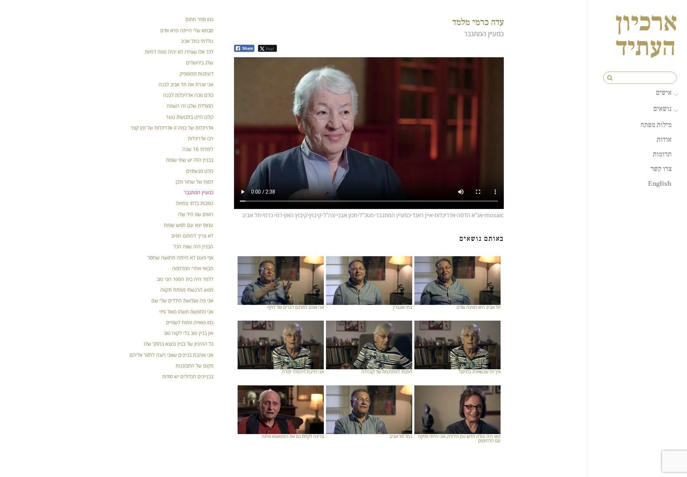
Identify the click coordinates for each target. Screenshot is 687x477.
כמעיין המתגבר (393, 215)
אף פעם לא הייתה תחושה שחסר (180, 257)
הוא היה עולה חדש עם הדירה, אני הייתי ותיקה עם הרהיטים (459, 438)
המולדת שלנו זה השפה (190, 105)
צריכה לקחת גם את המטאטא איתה (293, 436)
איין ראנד (422, 215)
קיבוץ (315, 215)
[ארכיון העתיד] (646, 50)
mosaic (494, 215)
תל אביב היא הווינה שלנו (479, 307)
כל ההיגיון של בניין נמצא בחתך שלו (178, 343)
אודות (664, 139)
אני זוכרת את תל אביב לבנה (186, 84)
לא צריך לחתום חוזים (192, 235)
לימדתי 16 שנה (197, 149)
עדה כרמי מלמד (478, 21)
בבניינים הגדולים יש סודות (187, 376)
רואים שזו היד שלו (195, 214)
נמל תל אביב (400, 436)
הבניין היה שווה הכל (193, 246)
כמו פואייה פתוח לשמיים (189, 322)
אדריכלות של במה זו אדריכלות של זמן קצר (172, 127)
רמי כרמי (272, 215)
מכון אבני (347, 215)
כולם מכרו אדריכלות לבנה (188, 95)
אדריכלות (444, 215)
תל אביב (251, 215)
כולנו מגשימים (199, 170)
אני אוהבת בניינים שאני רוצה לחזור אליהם (171, 354)
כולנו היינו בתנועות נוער (189, 116)
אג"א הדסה (470, 215)
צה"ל (329, 215)
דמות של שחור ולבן (194, 181)
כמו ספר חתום (199, 19)
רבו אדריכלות (200, 138)
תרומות (662, 154)
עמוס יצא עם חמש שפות (188, 225)
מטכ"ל (366, 215)
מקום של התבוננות (194, 365)
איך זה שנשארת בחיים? (480, 371)
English (660, 183)
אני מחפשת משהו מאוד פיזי (186, 311)
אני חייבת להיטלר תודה (303, 371)
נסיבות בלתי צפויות (194, 203)
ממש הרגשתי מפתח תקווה (186, 289)
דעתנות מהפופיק (196, 73)
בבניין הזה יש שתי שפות (189, 159)
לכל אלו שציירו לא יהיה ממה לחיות (179, 51)
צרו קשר (661, 168)
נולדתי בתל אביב (197, 41)
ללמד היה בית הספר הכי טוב (185, 279)
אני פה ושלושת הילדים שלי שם (182, 300)
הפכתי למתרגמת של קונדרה (386, 371)
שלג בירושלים (199, 62)
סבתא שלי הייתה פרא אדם (186, 30)
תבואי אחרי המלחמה (192, 268)
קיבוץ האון (295, 215)
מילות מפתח (656, 124)
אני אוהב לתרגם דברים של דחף (295, 307)
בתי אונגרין (402, 307)
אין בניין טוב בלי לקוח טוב (188, 333)
